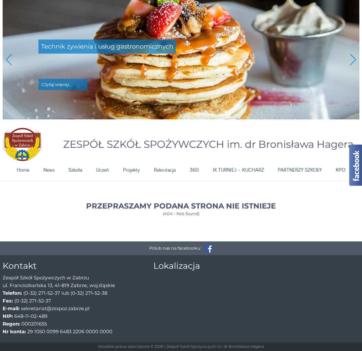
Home (23, 169)
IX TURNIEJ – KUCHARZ (238, 169)
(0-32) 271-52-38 (88, 293)
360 (194, 169)
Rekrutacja (165, 169)
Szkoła (75, 169)
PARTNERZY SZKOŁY (300, 169)
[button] (353, 60)
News (49, 169)
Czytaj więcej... (56, 84)
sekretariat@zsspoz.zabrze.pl (55, 308)
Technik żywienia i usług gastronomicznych (107, 46)
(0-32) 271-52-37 (41, 293)
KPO (340, 169)
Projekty (131, 169)
